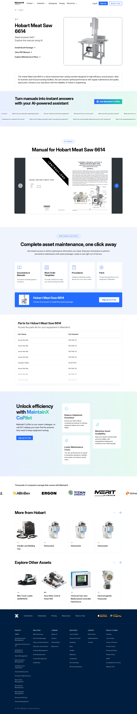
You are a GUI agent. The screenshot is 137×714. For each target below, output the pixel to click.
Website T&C (110, 666)
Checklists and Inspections (20, 667)
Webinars (73, 654)
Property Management (40, 650)
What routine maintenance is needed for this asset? (18, 119)
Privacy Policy (110, 646)
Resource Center (75, 638)
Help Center (92, 634)
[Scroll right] (120, 512)
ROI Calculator (74, 662)
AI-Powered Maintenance (19, 686)
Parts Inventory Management (20, 661)
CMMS (17, 634)
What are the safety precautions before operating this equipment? (57, 119)
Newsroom (54, 646)
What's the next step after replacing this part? (17, 113)
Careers (53, 638)
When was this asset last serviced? (100, 113)
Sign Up (103, 3)
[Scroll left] (114, 512)
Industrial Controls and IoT (22, 645)
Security (108, 634)
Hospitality (36, 662)
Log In (94, 3)
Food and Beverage (39, 638)
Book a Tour (116, 3)
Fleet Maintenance (39, 654)
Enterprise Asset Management (20, 639)
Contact (90, 642)
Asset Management (21, 656)
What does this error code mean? (75, 113)
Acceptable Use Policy (113, 662)
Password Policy (111, 650)
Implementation (93, 638)
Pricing (62, 3)
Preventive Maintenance (23, 676)
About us (54, 634)
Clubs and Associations (40, 642)
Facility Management (40, 658)
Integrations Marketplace (19, 651)
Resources (66, 616)
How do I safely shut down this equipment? (48, 113)
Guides (72, 650)
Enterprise (53, 3)
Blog (71, 646)
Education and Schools (40, 646)
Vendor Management (22, 701)
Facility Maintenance (22, 672)
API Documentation (76, 666)
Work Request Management (19, 692)
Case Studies (74, 634)
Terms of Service (111, 642)
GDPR (108, 658)
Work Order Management (19, 680)
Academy (73, 642)
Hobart (21, 10)
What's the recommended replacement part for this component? (100, 119)
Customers (28, 616)
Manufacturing (38, 634)
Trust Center (110, 638)
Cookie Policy (110, 654)
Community (73, 658)
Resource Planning (21, 697)
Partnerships (55, 642)
